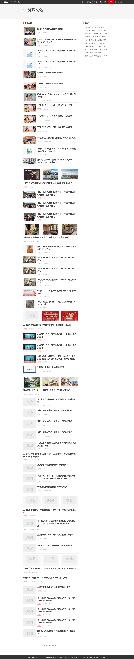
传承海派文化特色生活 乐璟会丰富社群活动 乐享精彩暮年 (46, 237)
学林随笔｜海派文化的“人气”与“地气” (52, 487)
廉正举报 (98, 657)
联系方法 (60, 657)
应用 (10, 2)
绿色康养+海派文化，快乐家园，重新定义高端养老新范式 (46, 390)
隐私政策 (76, 657)
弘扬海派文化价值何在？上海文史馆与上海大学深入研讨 (46, 578)
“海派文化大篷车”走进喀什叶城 (50, 73)
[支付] (101, 2)
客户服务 (71, 657)
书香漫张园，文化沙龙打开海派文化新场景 (54, 105)
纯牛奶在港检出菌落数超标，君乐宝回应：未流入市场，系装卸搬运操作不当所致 (98, 56)
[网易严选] (95, 2)
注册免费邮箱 (118, 2)
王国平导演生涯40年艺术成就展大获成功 (53, 587)
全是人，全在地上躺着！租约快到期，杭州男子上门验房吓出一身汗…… (98, 49)
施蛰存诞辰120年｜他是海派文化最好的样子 (55, 535)
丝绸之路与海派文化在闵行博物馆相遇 (52, 465)
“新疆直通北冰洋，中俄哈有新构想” (95, 37)
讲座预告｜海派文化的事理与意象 (51, 367)
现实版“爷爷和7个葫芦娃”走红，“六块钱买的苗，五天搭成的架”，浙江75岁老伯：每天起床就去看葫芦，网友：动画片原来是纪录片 (98, 33)
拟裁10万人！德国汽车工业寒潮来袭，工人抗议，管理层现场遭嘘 (98, 46)
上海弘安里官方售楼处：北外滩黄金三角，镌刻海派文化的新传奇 (49, 568)
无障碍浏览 (17, 2)
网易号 (39, 32)
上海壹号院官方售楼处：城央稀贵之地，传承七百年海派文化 (47, 325)
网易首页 (6, 2)
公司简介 (55, 657)
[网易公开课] (89, 2)
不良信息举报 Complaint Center (87, 657)
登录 (111, 2)
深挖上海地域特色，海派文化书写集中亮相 (54, 410)
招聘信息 (65, 657)
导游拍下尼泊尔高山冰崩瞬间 (93, 52)
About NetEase (48, 657)
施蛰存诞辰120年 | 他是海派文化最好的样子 (54, 545)
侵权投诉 (104, 657)
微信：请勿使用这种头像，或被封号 (95, 43)
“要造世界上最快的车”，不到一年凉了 (95, 30)
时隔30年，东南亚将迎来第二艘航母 (95, 27)
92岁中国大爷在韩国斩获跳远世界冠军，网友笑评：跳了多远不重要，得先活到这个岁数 (98, 40)
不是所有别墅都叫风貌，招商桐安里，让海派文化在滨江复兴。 (48, 183)
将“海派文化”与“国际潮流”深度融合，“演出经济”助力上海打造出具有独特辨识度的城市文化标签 (57, 523)
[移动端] (83, 2)
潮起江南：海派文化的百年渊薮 (50, 29)
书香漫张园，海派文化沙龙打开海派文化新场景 (56, 138)
